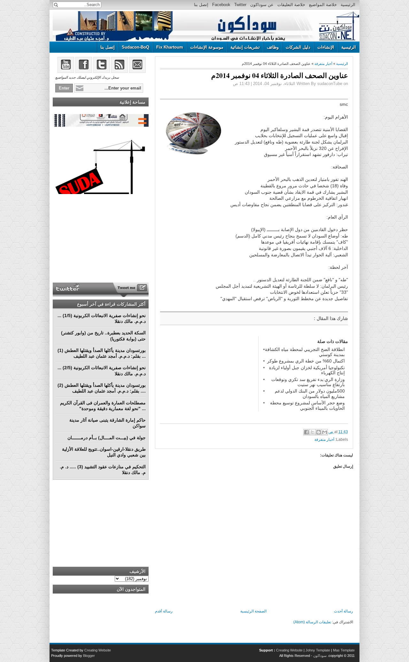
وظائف (273, 47)
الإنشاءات (325, 47)
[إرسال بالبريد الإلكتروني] (324, 432)
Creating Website (289, 650)
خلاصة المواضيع (323, 4)
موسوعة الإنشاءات (206, 47)
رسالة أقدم (164, 611)
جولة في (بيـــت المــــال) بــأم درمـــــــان (106, 437)
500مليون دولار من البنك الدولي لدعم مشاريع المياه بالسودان (310, 393)
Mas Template (344, 650)
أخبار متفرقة (323, 64)
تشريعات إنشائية (245, 47)
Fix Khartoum (169, 47)
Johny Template (317, 650)
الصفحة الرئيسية (253, 611)
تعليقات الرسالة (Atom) (312, 622)
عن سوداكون (262, 4)
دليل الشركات (298, 47)
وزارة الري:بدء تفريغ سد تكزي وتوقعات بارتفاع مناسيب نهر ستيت (308, 382)
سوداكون (320, 656)
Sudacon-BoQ (135, 47)
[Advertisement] (208, 376)
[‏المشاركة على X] (312, 432)
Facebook (221, 4)
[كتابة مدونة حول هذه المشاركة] (318, 432)
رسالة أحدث (343, 611)
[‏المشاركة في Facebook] (306, 432)
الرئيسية (348, 4)
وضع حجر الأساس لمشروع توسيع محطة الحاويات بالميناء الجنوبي (307, 405)
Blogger (89, 656)
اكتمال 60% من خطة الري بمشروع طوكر (306, 360)
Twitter (240, 4)
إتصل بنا (201, 4)
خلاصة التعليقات (291, 4)
